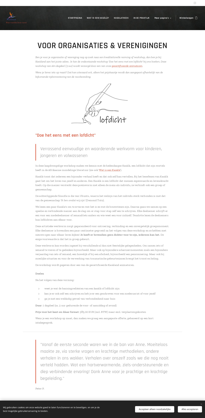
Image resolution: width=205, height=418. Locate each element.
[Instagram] (195, 3)
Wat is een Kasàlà (109, 170)
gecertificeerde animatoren (127, 66)
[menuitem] (75, 18)
